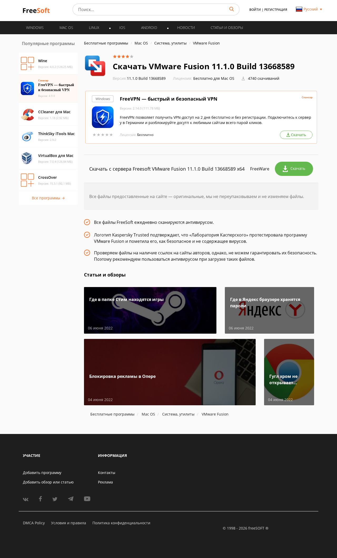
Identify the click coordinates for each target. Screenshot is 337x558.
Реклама (105, 482)
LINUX (94, 27)
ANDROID (149, 27)
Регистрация (275, 9)
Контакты (106, 472)
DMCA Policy (34, 522)
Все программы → (48, 197)
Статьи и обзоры (227, 27)
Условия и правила (68, 522)
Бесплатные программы (106, 43)
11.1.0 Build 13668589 (139, 78)
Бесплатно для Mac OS (213, 78)
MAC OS (66, 27)
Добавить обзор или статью (48, 482)
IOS (122, 27)
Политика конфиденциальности (121, 522)
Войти (255, 9)
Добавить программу (42, 472)
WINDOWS (35, 27)
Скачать (297, 168)
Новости (186, 27)
